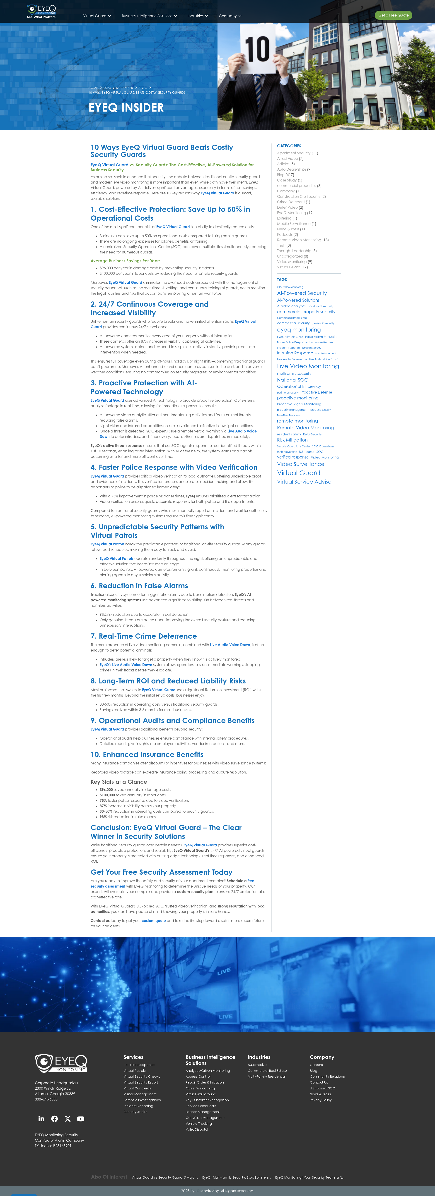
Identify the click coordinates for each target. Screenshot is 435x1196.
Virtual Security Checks (142, 1076)
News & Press (288, 229)
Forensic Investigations (142, 1100)
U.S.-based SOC (311, 452)
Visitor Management (140, 1094)
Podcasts (284, 234)
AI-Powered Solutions (298, 300)
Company (286, 191)
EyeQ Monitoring (291, 212)
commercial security (293, 323)
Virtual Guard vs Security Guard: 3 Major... (165, 1177)
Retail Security (312, 434)
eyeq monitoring (299, 329)
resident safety (289, 434)
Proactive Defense (316, 392)
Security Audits (135, 1112)
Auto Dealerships (291, 169)
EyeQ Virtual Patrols (107, 544)
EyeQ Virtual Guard (109, 164)
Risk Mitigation (292, 440)
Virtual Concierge (138, 1088)
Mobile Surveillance (294, 223)
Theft (281, 245)
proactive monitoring (298, 398)
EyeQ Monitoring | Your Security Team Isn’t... (309, 1177)
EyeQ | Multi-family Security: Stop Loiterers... (236, 1177)
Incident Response (288, 347)
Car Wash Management (205, 1117)
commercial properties (296, 185)
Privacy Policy (321, 1100)
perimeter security (288, 392)
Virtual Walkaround (201, 1094)
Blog (143, 88)
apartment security (320, 306)
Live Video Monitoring (308, 366)
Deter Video (287, 207)
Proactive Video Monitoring (299, 404)
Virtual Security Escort (141, 1082)
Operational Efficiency (299, 386)
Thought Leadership (294, 250)
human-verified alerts (322, 342)
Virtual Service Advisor (305, 482)
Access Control (198, 1076)
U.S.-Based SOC (322, 1088)
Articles (283, 164)
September (124, 88)
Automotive (257, 1064)
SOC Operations (323, 446)
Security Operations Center (293, 446)
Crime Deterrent (291, 202)
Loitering (284, 218)
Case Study (287, 180)
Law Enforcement (325, 353)
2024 (107, 88)
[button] (97, 16)
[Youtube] (80, 1118)
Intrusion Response (295, 353)
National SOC (292, 380)
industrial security (311, 347)
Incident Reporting (138, 1106)
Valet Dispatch (197, 1129)
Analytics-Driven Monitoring (208, 1070)
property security (320, 409)
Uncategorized (290, 256)
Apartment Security (294, 153)
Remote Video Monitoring (299, 240)
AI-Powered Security (302, 293)
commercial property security (306, 311)
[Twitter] (67, 1118)
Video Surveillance (300, 464)
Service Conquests (201, 1106)
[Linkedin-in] (41, 1118)
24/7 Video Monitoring (290, 287)
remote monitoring (297, 421)
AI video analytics (291, 306)
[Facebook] (54, 1118)
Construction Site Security (298, 196)
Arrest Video (287, 158)
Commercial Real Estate (292, 318)
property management (292, 409)
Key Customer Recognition (207, 1100)
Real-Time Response (288, 415)
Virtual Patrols (135, 1070)
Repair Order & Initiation (205, 1082)
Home (93, 88)
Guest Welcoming (200, 1088)
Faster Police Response (292, 342)
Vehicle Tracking (199, 1123)
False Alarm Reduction (322, 337)
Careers (316, 1064)
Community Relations (327, 1076)
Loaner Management (203, 1112)
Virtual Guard (288, 267)
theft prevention (287, 452)
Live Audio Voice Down (230, 644)
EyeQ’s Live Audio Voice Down (126, 664)
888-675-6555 (46, 1099)
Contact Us (319, 1082)
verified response (293, 457)
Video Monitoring (292, 261)
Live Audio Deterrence (292, 359)
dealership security (323, 323)
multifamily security (294, 373)
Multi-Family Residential (266, 1076)
